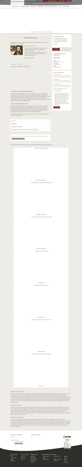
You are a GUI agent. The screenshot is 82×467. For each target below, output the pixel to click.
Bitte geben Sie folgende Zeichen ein (59, 88)
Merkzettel (36, 3)
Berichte (47, 6)
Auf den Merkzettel (66, 49)
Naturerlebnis (52, 423)
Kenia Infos (23, 457)
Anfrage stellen (66, 6)
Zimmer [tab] (19, 64)
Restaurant (14, 123)
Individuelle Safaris (25, 6)
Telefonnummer (56, 79)
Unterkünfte (33, 6)
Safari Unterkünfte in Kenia (59, 413)
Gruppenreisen (40, 6)
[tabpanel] (31, 77)
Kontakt (39, 3)
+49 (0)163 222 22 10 (57, 64)
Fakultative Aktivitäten (16, 126)
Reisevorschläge (15, 6)
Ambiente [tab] (13, 64)
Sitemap (32, 462)
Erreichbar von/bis (56, 83)
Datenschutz (33, 457)
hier (59, 104)
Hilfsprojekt (50, 3)
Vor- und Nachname (57, 74)
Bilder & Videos (45, 3)
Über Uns (55, 3)
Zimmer (13, 120)
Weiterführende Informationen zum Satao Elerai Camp (24, 129)
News (22, 459)
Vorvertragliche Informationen (18, 138)
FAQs (60, 6)
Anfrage (56, 49)
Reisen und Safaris (61, 396)
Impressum (33, 456)
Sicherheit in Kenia (60, 3)
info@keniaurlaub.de (57, 67)
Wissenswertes (54, 6)
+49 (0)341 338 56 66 (57, 61)
